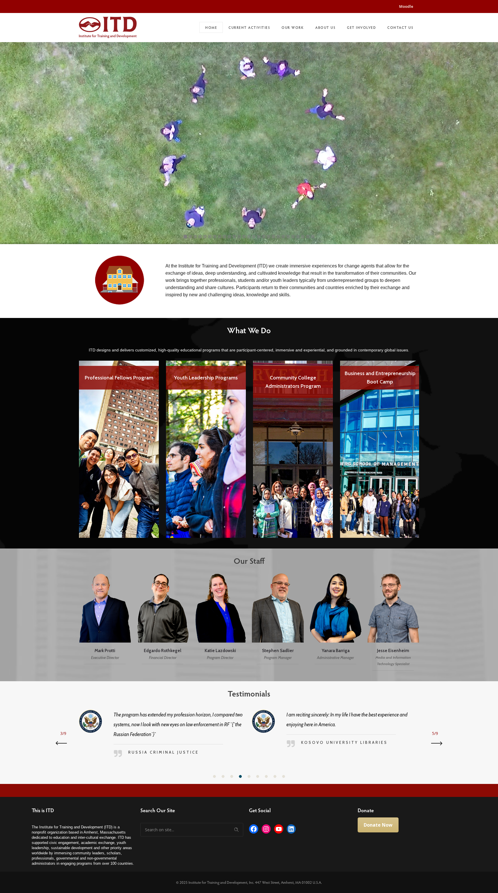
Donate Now (378, 825)
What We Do (249, 330)
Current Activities (249, 27)
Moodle (406, 6)
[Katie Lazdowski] (220, 619)
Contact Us (400, 27)
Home (211, 27)
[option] (119, 445)
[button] (214, 776)
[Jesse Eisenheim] (393, 619)
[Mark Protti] (105, 619)
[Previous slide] (63, 743)
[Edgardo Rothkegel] (162, 619)
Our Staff (249, 560)
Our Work (293, 27)
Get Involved (361, 27)
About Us (325, 27)
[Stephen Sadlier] (278, 619)
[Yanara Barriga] (335, 619)
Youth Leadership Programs (206, 378)
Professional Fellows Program (119, 378)
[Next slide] (435, 743)
